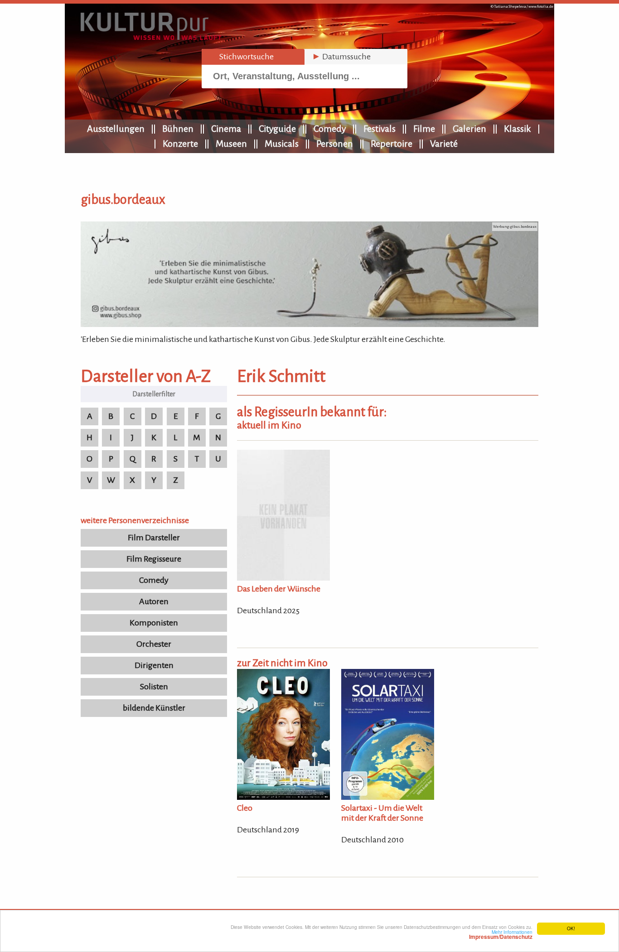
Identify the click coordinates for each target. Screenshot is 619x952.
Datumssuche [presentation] (341, 56)
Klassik (517, 129)
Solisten (154, 686)
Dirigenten (154, 665)
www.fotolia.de (540, 7)
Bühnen (177, 129)
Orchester (153, 644)
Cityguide (277, 129)
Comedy (330, 129)
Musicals (282, 144)
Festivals (379, 129)
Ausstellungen (116, 129)
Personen (334, 144)
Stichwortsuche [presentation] (241, 56)
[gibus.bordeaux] (309, 324)
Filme (424, 129)
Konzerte (180, 144)
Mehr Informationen (500, 934)
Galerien (469, 129)
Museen (231, 144)
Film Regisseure (153, 558)
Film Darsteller (154, 537)
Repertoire (391, 144)
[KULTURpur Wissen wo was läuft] (151, 37)
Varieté (444, 144)
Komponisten (154, 622)
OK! (571, 928)
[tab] (253, 57)
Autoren (154, 601)
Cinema (226, 129)
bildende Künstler (154, 707)
